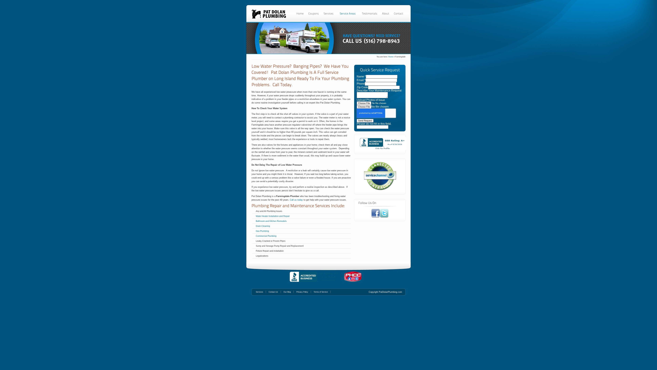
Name (361, 76)
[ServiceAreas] (348, 13)
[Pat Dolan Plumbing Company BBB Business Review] (382, 149)
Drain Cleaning (263, 226)
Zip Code (362, 87)
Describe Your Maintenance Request (379, 90)
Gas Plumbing (262, 231)
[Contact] (398, 13)
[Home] (300, 13)
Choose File (364, 107)
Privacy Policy (302, 292)
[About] (385, 13)
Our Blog (287, 292)
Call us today (296, 200)
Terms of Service (321, 292)
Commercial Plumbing (266, 236)
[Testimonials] (369, 13)
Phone (361, 83)
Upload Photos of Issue (371, 99)
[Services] (329, 13)
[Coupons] (313, 13)
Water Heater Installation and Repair (273, 216)
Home (390, 57)
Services (259, 292)
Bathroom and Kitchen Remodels (271, 221)
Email (361, 80)
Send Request (365, 120)
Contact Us (273, 292)
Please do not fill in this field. (374, 123)
